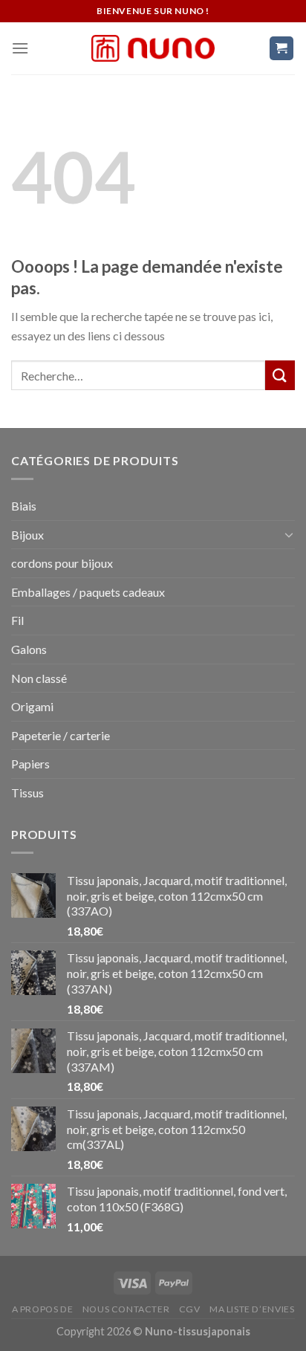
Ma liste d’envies (251, 1309)
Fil (17, 620)
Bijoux (27, 535)
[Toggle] (289, 534)
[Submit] (280, 374)
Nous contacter (126, 1309)
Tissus (27, 792)
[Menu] (20, 48)
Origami (32, 706)
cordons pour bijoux (62, 563)
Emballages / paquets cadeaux (88, 592)
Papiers (30, 764)
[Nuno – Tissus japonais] (153, 48)
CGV (190, 1309)
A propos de (43, 1309)
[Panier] (282, 48)
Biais (23, 506)
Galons (29, 649)
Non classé (39, 678)
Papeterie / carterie (60, 735)
